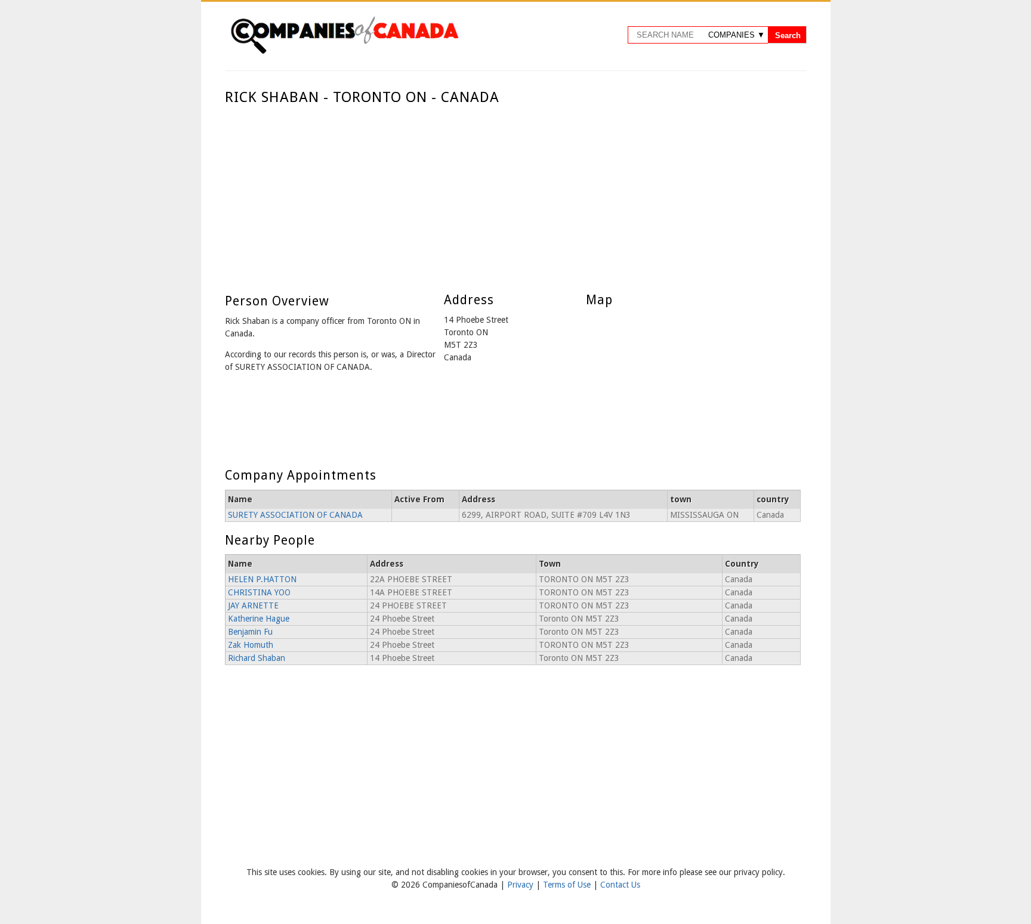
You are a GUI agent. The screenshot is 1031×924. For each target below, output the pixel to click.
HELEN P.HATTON (262, 579)
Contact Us (620, 884)
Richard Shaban (256, 658)
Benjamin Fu (250, 631)
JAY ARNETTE (253, 605)
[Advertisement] (513, 195)
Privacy (521, 884)
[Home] (344, 52)
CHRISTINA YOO (259, 592)
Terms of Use (568, 884)
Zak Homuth (250, 645)
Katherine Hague (258, 618)
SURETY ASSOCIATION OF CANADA (295, 515)
